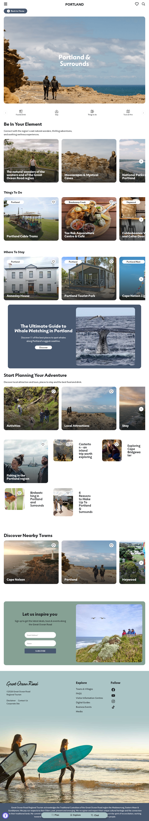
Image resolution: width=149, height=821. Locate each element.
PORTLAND (74, 4)
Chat (96, 815)
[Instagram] (113, 701)
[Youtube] (113, 695)
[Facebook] (113, 689)
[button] (5, 112)
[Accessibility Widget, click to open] (5, 815)
